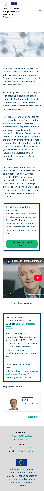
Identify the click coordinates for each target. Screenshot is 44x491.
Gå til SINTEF (33, 417)
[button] (39, 9)
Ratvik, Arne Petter (27, 448)
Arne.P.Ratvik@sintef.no (24, 451)
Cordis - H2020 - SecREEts (22, 436)
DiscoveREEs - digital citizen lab (22, 244)
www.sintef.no (22, 439)
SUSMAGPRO (20, 214)
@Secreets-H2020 (22, 377)
